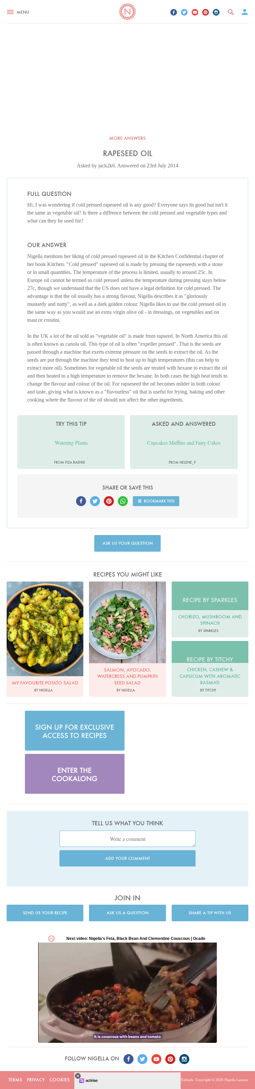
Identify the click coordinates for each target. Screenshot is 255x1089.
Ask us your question (128, 543)
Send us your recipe (45, 913)
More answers (127, 138)
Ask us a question (127, 913)
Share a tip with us (210, 913)
